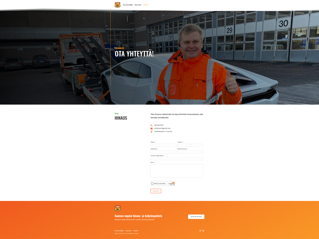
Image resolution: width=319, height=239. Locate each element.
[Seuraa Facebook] (200, 231)
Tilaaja (153, 142)
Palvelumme (128, 5)
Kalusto (138, 5)
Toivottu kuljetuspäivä (157, 155)
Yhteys (145, 5)
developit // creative (132, 233)
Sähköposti (154, 149)
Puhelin (180, 142)
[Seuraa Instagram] (203, 231)
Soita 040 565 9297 (196, 216)
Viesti (152, 162)
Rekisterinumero (182, 149)
